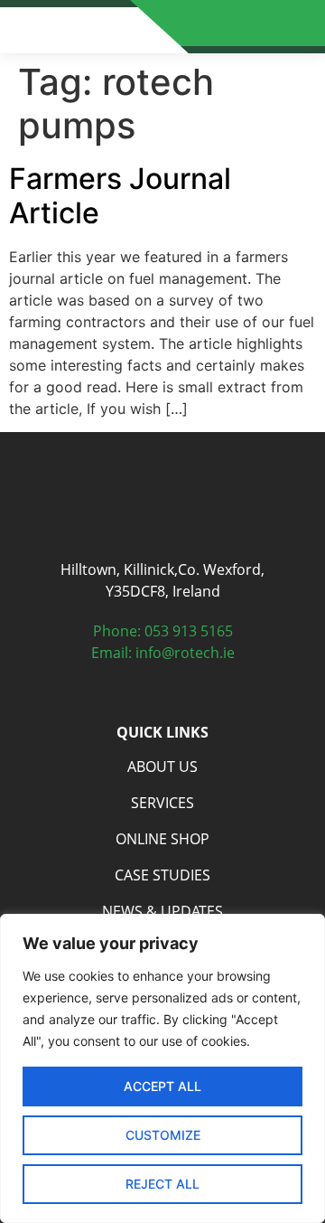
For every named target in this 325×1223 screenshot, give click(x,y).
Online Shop (162, 839)
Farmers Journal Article (120, 195)
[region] (162, 1068)
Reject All (162, 1183)
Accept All (162, 1086)
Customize (162, 1135)
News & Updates (162, 911)
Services (162, 803)
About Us (162, 766)
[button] (301, 27)
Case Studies (162, 875)
